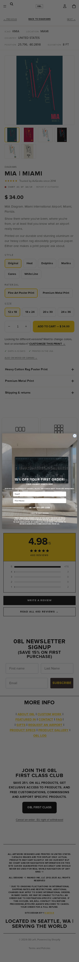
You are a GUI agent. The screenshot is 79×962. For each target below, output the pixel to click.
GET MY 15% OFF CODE (39, 507)
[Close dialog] (74, 435)
